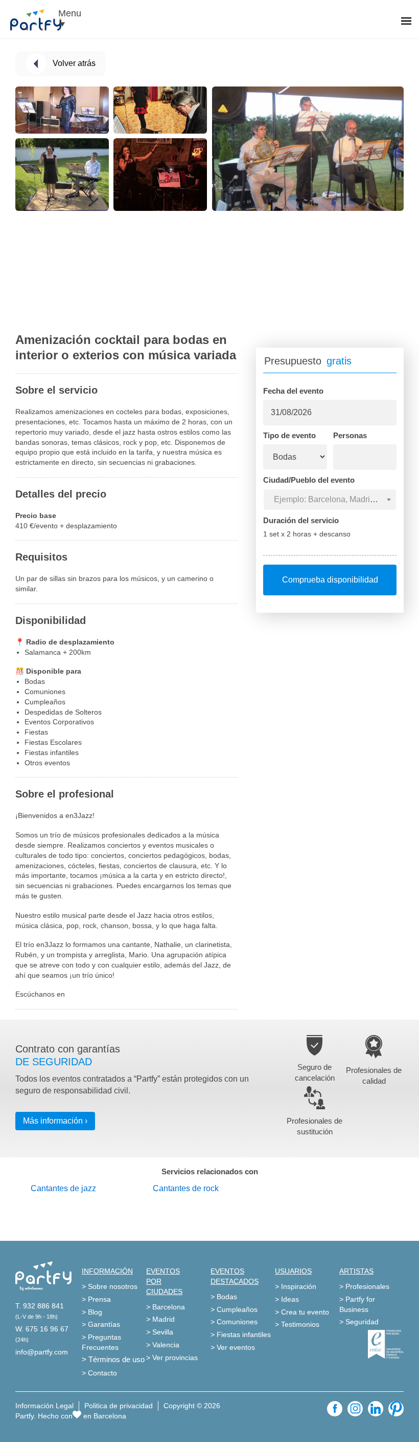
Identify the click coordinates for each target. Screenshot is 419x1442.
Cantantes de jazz (63, 1188)
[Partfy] (41, 20)
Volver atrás (74, 63)
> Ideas (287, 1299)
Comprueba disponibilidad (330, 579)
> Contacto (99, 1373)
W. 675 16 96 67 (41, 1329)
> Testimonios (297, 1324)
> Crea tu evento (302, 1312)
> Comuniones (234, 1322)
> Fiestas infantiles (241, 1334)
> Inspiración (295, 1286)
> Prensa (96, 1299)
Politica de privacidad (118, 1406)
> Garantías (101, 1324)
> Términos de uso (113, 1359)
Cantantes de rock (186, 1188)
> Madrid (160, 1319)
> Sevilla (159, 1332)
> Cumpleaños (234, 1309)
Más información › (55, 1120)
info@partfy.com (41, 1352)
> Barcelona (165, 1307)
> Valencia (162, 1345)
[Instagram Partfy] (355, 1408)
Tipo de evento (289, 435)
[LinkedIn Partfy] (375, 1408)
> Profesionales (364, 1286)
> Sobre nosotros (109, 1286)
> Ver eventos (233, 1347)
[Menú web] (406, 22)
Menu (69, 13)
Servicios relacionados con (209, 1171)
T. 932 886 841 (39, 1306)
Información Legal (44, 1406)
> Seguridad (359, 1322)
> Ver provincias (172, 1357)
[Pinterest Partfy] (396, 1408)
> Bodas (224, 1297)
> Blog (92, 1312)
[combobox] (330, 499)
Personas (350, 435)
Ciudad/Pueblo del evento (309, 480)
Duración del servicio (301, 520)
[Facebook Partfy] (334, 1408)
